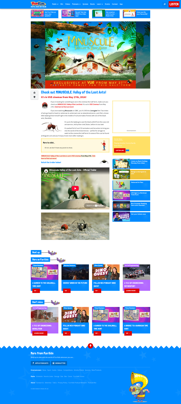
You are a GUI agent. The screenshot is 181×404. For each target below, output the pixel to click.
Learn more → (132, 291)
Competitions (68, 370)
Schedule (39, 376)
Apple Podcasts (41, 363)
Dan (61, 376)
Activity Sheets (79, 370)
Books (92, 4)
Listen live (120, 150)
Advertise (48, 383)
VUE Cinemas (94, 104)
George (56, 376)
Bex (65, 376)
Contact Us (40, 383)
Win (61, 4)
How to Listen (48, 376)
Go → (36, 291)
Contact (115, 4)
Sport (49, 370)
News (44, 370)
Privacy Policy (62, 383)
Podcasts (75, 4)
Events (107, 4)
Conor (70, 376)
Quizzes (85, 4)
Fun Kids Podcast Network (77, 383)
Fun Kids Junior (78, 376)
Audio (54, 370)
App (121, 4)
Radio (54, 4)
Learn (99, 4)
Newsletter (60, 363)
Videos (67, 4)
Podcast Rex (92, 383)
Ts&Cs (54, 383)
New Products (96, 370)
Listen (174, 4)
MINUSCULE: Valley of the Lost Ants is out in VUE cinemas (61, 156)
